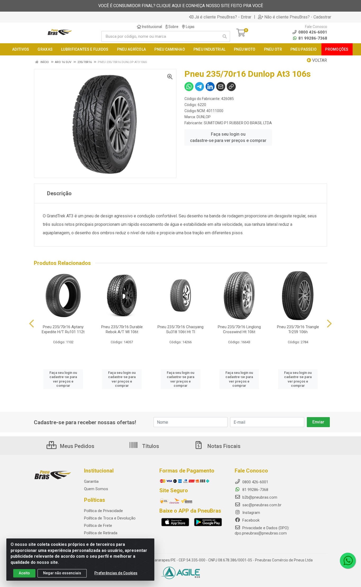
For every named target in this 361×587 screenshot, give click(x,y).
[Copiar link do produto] (231, 86)
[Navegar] (32, 324)
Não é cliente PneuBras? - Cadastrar (297, 17)
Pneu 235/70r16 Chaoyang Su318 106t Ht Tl (180, 329)
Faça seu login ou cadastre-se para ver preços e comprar (228, 137)
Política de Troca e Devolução (110, 518)
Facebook (250, 520)
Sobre (173, 27)
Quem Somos (96, 488)
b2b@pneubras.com (259, 497)
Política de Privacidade (103, 510)
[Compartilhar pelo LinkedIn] (210, 86)
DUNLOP (204, 117)
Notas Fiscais (223, 446)
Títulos (150, 446)
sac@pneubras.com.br (261, 505)
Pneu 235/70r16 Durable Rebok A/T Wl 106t (122, 329)
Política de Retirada (100, 533)
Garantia (91, 481)
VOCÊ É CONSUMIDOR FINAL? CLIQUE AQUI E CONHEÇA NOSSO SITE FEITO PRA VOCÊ (180, 5)
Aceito (24, 573)
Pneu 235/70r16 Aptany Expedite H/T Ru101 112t (63, 329)
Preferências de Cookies (115, 573)
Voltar (319, 60)
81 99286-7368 (312, 38)
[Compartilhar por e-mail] (220, 86)
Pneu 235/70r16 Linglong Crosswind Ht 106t (239, 329)
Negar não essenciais (62, 573)
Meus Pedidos (76, 446)
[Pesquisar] (224, 36)
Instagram (250, 512)
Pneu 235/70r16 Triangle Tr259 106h (298, 329)
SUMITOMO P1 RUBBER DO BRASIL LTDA (238, 123)
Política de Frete (98, 525)
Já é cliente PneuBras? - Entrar (223, 17)
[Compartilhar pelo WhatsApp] (188, 86)
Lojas (190, 27)
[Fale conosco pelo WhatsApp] (348, 561)
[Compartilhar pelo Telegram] (199, 86)
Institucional (151, 27)
